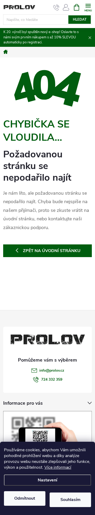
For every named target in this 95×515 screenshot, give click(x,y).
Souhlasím (70, 500)
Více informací (57, 467)
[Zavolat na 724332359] (56, 7)
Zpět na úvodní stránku (51, 251)
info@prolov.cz (51, 370)
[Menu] (88, 7)
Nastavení (47, 480)
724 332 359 (51, 379)
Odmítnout (24, 498)
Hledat (80, 19)
